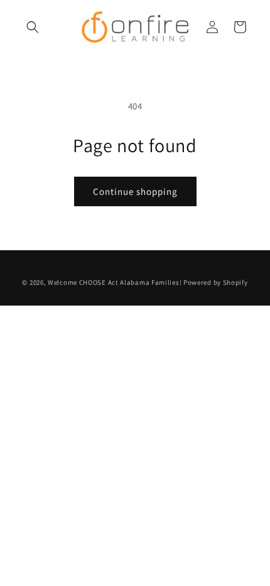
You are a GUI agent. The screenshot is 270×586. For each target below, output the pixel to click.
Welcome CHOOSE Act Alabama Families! (114, 282)
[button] (32, 27)
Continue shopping (135, 191)
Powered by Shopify (215, 282)
